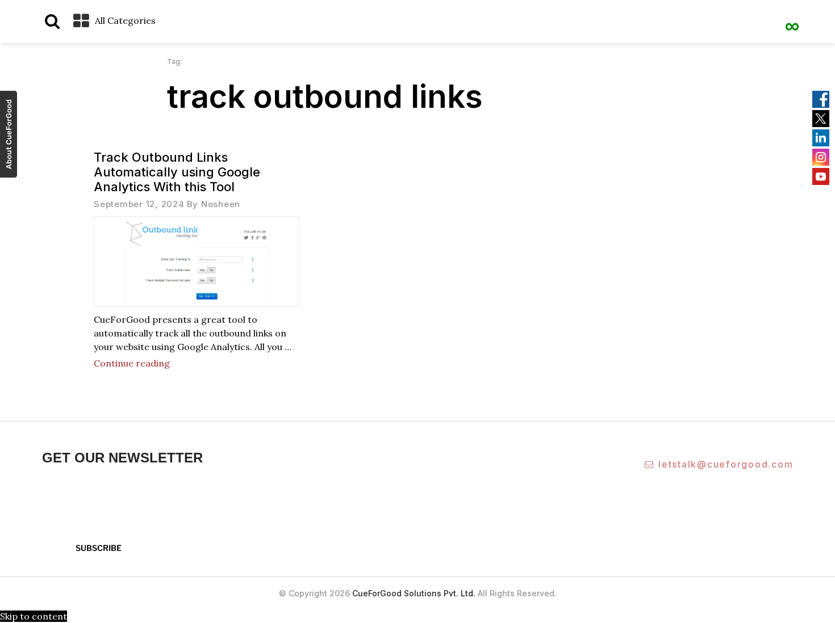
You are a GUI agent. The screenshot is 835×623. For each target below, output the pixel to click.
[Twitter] (820, 118)
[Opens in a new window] (8, 136)
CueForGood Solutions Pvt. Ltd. (413, 593)
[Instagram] (820, 157)
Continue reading (132, 363)
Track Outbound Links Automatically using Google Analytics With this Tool (177, 172)
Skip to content (33, 616)
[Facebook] (820, 99)
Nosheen (220, 204)
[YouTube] (820, 176)
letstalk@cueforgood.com (725, 464)
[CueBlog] (792, 20)
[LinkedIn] (820, 137)
